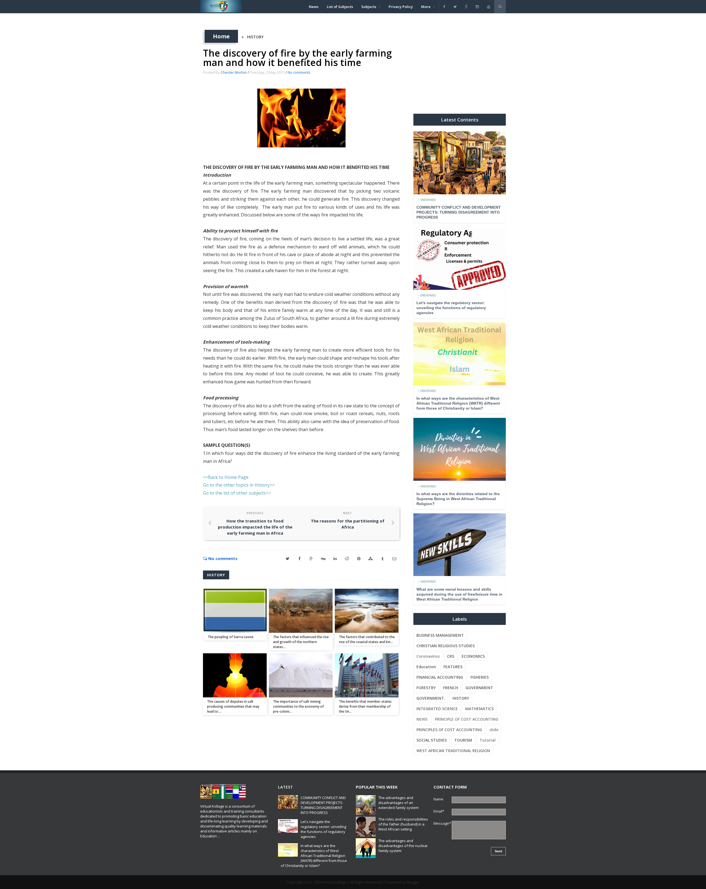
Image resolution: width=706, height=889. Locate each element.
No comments (299, 72)
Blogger (413, 882)
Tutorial (488, 740)
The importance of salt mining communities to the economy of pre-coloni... (298, 706)
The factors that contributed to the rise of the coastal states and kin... (367, 639)
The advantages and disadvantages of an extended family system (398, 802)
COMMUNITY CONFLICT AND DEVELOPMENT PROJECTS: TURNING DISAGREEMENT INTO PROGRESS (458, 212)
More (425, 6)
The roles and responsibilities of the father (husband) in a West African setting (403, 824)
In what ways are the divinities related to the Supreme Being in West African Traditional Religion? (458, 499)
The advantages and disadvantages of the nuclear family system (403, 845)
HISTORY (255, 36)
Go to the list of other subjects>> (237, 493)
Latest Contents (459, 119)
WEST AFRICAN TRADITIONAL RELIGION (453, 750)
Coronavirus (428, 656)
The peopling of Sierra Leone (230, 637)
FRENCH (450, 687)
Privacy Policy (401, 6)
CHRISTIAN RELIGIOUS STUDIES (445, 645)
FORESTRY (426, 687)
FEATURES (452, 666)
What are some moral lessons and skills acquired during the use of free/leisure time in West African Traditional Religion (459, 594)
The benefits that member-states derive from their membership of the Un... (365, 706)
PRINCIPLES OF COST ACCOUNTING (449, 729)
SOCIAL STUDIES (431, 740)
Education (426, 666)
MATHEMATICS (479, 708)
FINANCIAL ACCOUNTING (439, 677)
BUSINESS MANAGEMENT (440, 635)
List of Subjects (340, 6)
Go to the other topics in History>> (239, 485)
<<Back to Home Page (225, 477)
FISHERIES (479, 677)
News (314, 6)
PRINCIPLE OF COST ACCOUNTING (466, 719)
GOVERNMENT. (430, 698)
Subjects (368, 6)
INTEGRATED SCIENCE (437, 708)
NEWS (421, 719)
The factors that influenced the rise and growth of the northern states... (301, 642)
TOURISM (463, 740)
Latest (285, 787)
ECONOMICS (473, 656)
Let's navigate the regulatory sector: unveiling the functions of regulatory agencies (451, 308)
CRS (450, 656)
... (219, 836)
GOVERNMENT (479, 687)
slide (494, 729)
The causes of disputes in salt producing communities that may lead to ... (233, 706)
